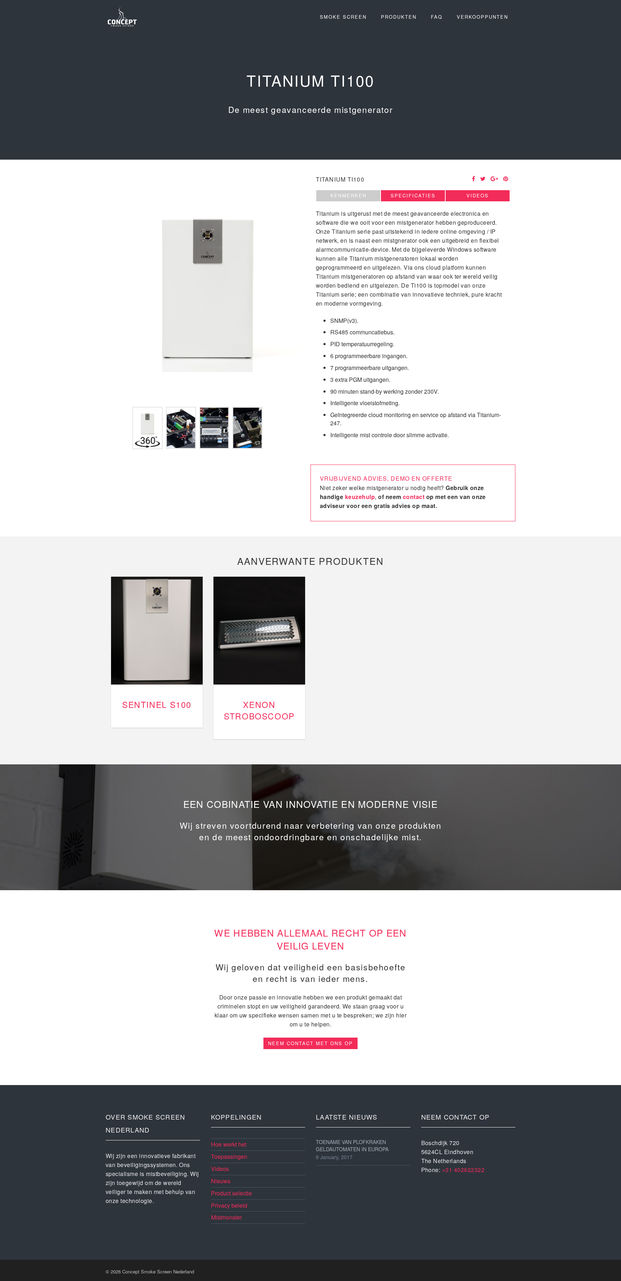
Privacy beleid (229, 1205)
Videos (220, 1169)
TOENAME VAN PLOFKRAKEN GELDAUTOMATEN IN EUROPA (352, 1145)
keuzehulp (360, 497)
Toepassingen (229, 1156)
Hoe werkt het (228, 1144)
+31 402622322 (463, 1170)
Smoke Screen (343, 16)
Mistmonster (226, 1217)
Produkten (399, 16)
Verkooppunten (482, 16)
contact (413, 497)
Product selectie (231, 1193)
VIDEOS (477, 195)
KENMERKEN (348, 195)
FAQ (436, 16)
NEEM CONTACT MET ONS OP (310, 1043)
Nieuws (220, 1181)
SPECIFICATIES (413, 195)
